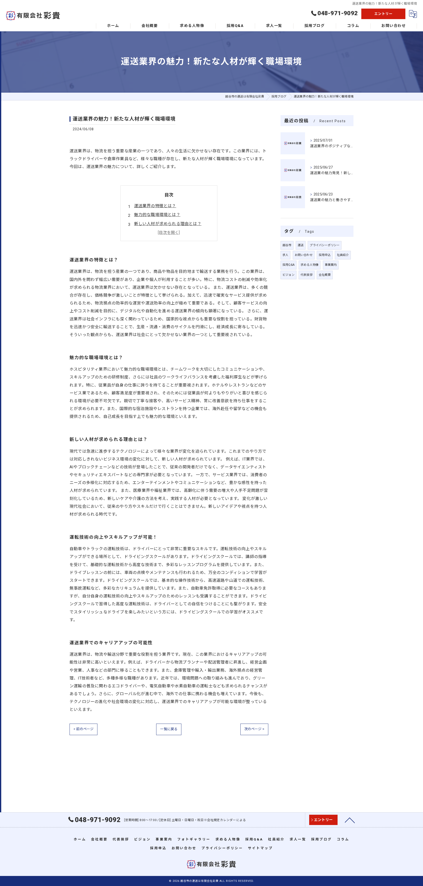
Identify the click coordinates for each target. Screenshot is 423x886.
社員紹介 (343, 255)
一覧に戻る (168, 729)
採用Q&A (288, 265)
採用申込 (325, 255)
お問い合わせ (304, 255)
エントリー (383, 14)
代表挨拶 (307, 275)
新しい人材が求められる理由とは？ (167, 223)
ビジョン (288, 275)
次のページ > (254, 729)
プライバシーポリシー (325, 245)
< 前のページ (83, 729)
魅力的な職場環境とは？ (157, 214)
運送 (301, 245)
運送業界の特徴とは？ (155, 206)
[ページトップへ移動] (350, 820)
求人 (285, 255)
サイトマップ (260, 848)
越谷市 (287, 245)
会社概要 (325, 275)
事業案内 (331, 265)
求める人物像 (309, 265)
